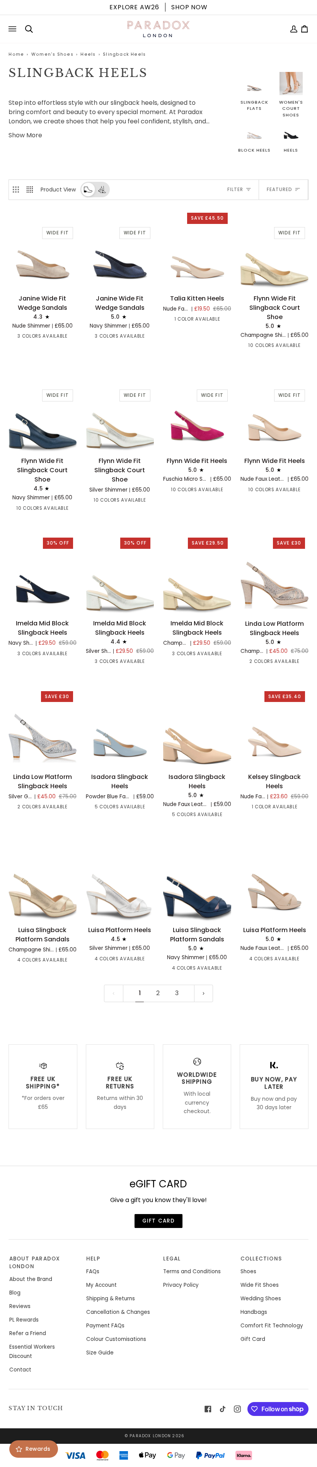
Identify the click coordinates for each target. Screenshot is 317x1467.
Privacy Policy (181, 1285)
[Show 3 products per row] (16, 190)
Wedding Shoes (260, 1298)
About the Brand (30, 1279)
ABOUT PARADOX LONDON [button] (34, 1262)
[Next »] (203, 993)
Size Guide (100, 1352)
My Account (101, 1285)
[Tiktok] (222, 1409)
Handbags (253, 1312)
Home (16, 54)
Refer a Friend (27, 1333)
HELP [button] (93, 1258)
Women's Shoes (52, 54)
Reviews (20, 1306)
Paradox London (150, 1435)
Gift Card (252, 1339)
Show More (25, 135)
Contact (20, 1369)
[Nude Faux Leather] (93, 808)
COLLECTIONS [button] (261, 1258)
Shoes (248, 1271)
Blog (14, 1292)
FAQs (92, 1271)
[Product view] (88, 189)
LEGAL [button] (172, 1258)
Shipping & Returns (110, 1298)
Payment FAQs (105, 1325)
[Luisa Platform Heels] (119, 883)
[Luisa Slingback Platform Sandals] (42, 883)
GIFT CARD (158, 1220)
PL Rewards (24, 1320)
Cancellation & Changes (118, 1312)
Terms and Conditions (192, 1271)
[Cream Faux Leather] (247, 347)
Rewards (38, 1449)
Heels (87, 54)
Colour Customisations (116, 1339)
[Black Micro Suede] (148, 808)
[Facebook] (208, 1409)
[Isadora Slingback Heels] (119, 730)
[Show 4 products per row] (32, 190)
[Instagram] (237, 1409)
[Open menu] (14, 29)
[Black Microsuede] (303, 347)
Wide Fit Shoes (259, 1285)
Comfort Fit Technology (271, 1325)
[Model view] (102, 189)
